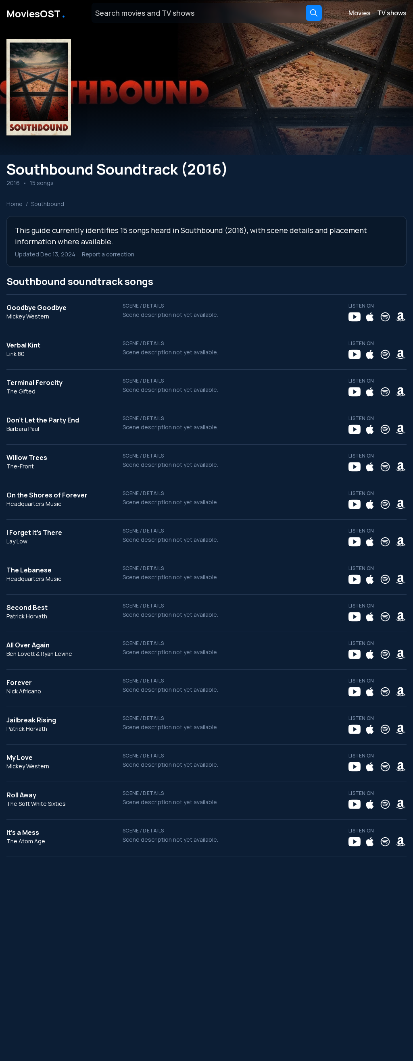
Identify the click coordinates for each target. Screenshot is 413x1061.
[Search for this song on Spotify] (385, 317)
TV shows (392, 12)
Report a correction (108, 254)
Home (14, 204)
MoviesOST (36, 13)
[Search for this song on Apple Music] (370, 317)
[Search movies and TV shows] (314, 13)
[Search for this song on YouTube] (354, 317)
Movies (359, 12)
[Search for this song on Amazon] (400, 317)
